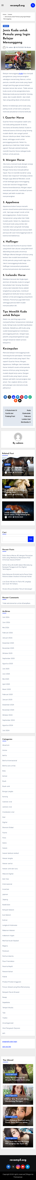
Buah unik (6, 786)
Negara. (5, 946)
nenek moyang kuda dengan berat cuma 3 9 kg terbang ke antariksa (17, 515)
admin (11, 47)
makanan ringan (8, 935)
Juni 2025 (6, 674)
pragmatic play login (9, 1042)
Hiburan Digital (7, 874)
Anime (4, 750)
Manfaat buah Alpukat (10, 941)
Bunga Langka (7, 791)
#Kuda (28, 47)
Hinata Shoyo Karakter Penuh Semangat (17, 589)
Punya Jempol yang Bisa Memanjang (16, 987)
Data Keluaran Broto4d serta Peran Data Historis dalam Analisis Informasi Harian (17, 1122)
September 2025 (8, 658)
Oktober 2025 (7, 653)
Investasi (5, 889)
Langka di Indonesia (9, 925)
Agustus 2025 (7, 664)
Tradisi (4, 1018)
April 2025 (6, 684)
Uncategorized (7, 1023)
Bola (4, 771)
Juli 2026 (6, 617)
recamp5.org (17, 5)
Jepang (5, 899)
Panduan (5, 951)
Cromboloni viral (8, 812)
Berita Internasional (9, 761)
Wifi (3, 1033)
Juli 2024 (6, 730)
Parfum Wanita (8, 956)
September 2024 (8, 720)
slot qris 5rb (6, 1047)
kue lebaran (6, 915)
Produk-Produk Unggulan (11, 982)
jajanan (5, 894)
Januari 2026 (7, 638)
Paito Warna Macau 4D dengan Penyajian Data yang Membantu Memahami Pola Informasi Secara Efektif (17, 558)
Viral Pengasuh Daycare (11, 1028)
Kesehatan (6, 905)
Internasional (7, 884)
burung (5, 797)
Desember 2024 (8, 705)
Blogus (28, 1174)
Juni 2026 (6, 622)
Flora (4, 838)
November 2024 (8, 710)
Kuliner (4, 920)
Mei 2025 (5, 679)
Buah (4, 781)
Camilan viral (7, 802)
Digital (4, 822)
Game (4, 843)
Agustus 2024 (7, 725)
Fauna (4, 833)
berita (4, 755)
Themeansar (17, 1177)
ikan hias (5, 879)
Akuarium (6, 745)
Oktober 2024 (7, 715)
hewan (6, 26)
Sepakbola (6, 1002)
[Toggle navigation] (2, 5)
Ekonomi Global (8, 827)
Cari (4, 532)
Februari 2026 (7, 633)
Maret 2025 (6, 689)
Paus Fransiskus (8, 961)
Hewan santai (7, 863)
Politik (4, 977)
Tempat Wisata (7, 1008)
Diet (3, 817)
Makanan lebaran (8, 930)
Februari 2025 (7, 694)
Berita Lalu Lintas (9, 766)
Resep (4, 997)
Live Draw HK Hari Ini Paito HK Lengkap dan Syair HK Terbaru (17, 1144)
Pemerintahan (7, 972)
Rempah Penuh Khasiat (10, 992)
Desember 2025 (8, 643)
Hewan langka (7, 858)
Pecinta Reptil (7, 966)
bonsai (4, 776)
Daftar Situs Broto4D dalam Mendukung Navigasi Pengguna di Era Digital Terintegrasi (17, 567)
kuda (21, 73)
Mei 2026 (5, 627)
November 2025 (8, 648)
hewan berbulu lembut (10, 853)
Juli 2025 (5, 669)
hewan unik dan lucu (10, 869)
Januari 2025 (7, 700)
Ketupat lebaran (8, 910)
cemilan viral (7, 807)
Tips (3, 1013)
